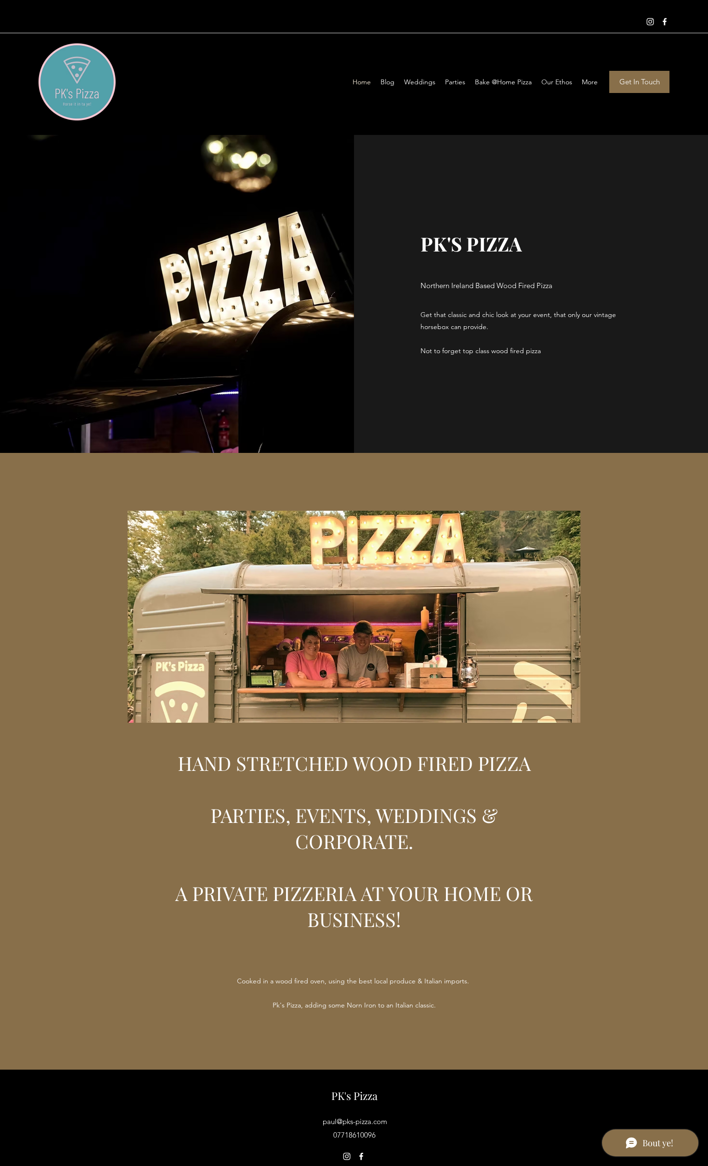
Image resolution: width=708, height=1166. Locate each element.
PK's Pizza (354, 1095)
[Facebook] (664, 21)
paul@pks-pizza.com (355, 1121)
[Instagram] (650, 21)
